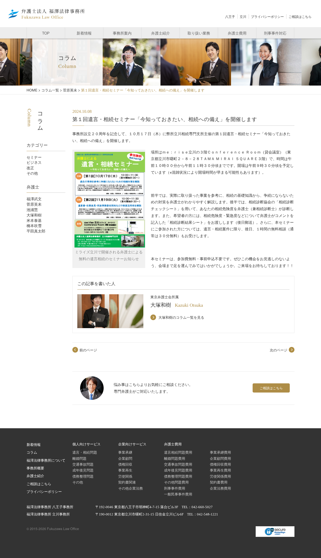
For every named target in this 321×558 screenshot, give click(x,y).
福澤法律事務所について (46, 460)
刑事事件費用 (174, 488)
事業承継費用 (220, 452)
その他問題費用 (176, 481)
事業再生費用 (220, 470)
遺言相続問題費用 (178, 452)
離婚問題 (79, 458)
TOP (46, 33)
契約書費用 (218, 481)
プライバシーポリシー (267, 16)
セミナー (34, 157)
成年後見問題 (83, 470)
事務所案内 (122, 33)
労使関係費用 (220, 476)
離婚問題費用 (174, 458)
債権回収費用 (220, 464)
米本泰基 (34, 220)
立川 (243, 16)
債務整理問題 (83, 476)
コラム (32, 452)
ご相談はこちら (300, 16)
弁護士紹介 (160, 33)
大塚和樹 (34, 215)
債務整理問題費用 (178, 476)
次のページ (278, 349)
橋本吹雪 (34, 225)
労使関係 (125, 476)
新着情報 (84, 33)
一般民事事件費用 (178, 493)
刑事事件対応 (275, 33)
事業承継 (125, 452)
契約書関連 (127, 481)
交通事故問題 (83, 464)
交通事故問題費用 (178, 464)
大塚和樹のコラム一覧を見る (181, 317)
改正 (30, 167)
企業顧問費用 (220, 458)
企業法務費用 (220, 488)
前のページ (88, 349)
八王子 (230, 16)
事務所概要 (35, 468)
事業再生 (125, 470)
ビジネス (34, 162)
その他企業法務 (130, 488)
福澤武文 (34, 198)
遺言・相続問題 (84, 452)
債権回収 (125, 464)
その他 (32, 173)
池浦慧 (32, 209)
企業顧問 (125, 458)
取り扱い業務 (199, 33)
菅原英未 (34, 204)
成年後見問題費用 (178, 470)
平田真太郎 (36, 231)
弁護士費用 (237, 33)
